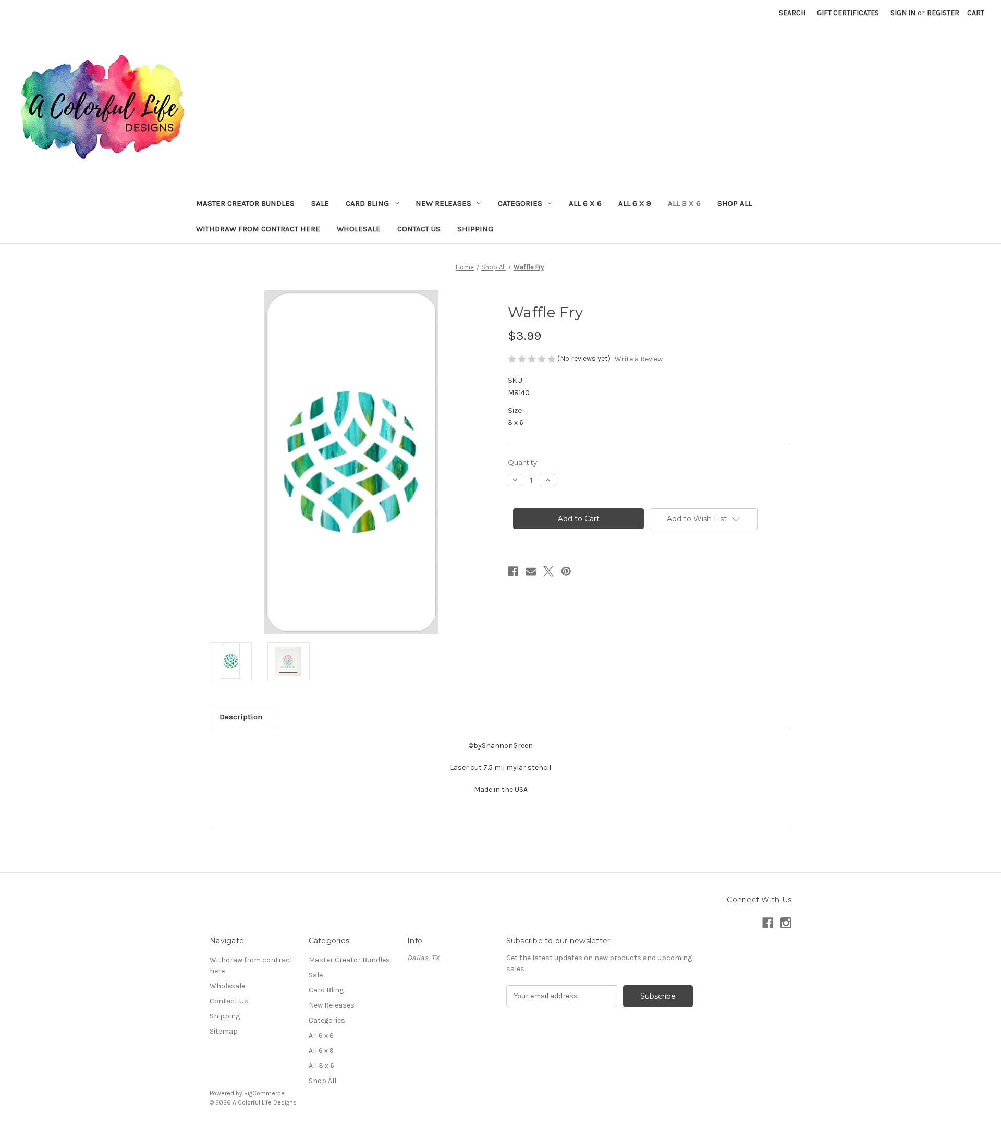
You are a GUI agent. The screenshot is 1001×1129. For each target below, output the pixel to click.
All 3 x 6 (684, 203)
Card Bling (367, 203)
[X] (548, 571)
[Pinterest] (566, 571)
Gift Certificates (848, 12)
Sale (320, 203)
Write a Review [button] (639, 358)
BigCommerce (264, 1093)
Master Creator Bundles (245, 203)
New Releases (443, 203)
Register (943, 12)
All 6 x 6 (585, 203)
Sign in (902, 12)
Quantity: (523, 462)
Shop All (734, 203)
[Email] (531, 571)
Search (792, 12)
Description (240, 716)
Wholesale (359, 229)
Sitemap (224, 1031)
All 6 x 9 (634, 203)
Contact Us (419, 229)
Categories (520, 203)
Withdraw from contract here (258, 229)
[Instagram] (785, 922)
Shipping (475, 229)
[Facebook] (513, 571)
